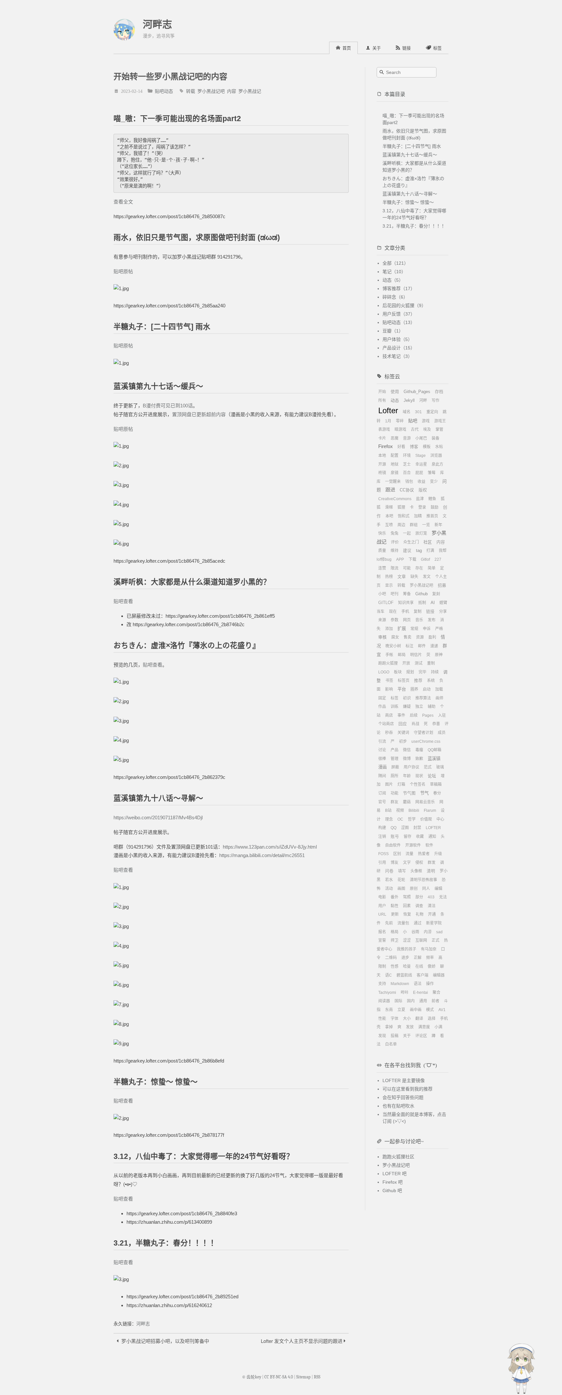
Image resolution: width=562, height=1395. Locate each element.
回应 (402, 724)
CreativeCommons (394, 499)
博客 (414, 446)
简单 (431, 568)
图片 (389, 784)
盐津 (420, 499)
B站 (388, 810)
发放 (410, 1027)
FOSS (383, 854)
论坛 (432, 776)
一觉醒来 (393, 481)
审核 (382, 637)
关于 (407, 1036)
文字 (407, 862)
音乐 (419, 620)
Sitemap (303, 1377)
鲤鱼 (432, 499)
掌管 (439, 429)
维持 (394, 550)
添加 (389, 629)
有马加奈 (428, 949)
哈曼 (407, 966)
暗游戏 (400, 429)
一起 (407, 533)
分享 (443, 611)
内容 (231, 91)
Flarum (430, 810)
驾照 (407, 897)
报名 (382, 932)
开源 (382, 464)
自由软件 (393, 845)
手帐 (389, 655)
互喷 (389, 525)
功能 (394, 793)
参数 (394, 620)
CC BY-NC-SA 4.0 (278, 1377)
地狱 (394, 464)
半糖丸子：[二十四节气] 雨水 (411, 146)
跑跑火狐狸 (388, 663)
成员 (442, 732)
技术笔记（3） (397, 356)
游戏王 (440, 421)
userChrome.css (425, 741)
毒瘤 (419, 750)
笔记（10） (394, 271)
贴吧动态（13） (398, 322)
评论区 (421, 1036)
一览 (426, 525)
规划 (410, 672)
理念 (389, 819)
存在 (419, 568)
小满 (438, 1027)
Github (421, 594)
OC (400, 819)
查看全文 (123, 201)
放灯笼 (421, 533)
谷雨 (415, 932)
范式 (428, 767)
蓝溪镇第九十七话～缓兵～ (409, 154)
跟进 (390, 489)
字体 (394, 1018)
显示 (389, 585)
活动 (389, 888)
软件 (429, 845)
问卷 (389, 871)
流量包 (403, 923)
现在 (393, 611)
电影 (382, 897)
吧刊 (394, 594)
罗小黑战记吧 (211, 91)
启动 (427, 689)
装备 (435, 438)
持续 (435, 672)
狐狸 (401, 507)
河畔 (423, 400)
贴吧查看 (123, 601)
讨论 (382, 750)
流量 (409, 854)
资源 (420, 637)
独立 (419, 706)
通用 (423, 1001)
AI (433, 602)
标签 (394, 698)
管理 (394, 758)
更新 (395, 914)
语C (388, 975)
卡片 (382, 438)
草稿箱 (436, 784)
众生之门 (411, 542)
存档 (439, 391)
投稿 (394, 1036)
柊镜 (382, 473)
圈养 (414, 689)
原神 (439, 655)
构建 (382, 827)
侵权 (419, 862)
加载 (439, 689)
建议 (407, 550)
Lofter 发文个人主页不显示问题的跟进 (302, 1340)
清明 (431, 871)
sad (439, 932)
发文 (427, 576)
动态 (395, 400)
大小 (407, 1018)
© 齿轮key (251, 1377)
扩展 (401, 628)
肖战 (415, 724)
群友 (394, 802)
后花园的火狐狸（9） (404, 305)
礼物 (419, 914)
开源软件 (413, 845)
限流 (394, 568)
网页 (407, 620)
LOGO (383, 672)
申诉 (427, 629)
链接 (430, 611)
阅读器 (384, 1001)
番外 (394, 897)
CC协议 (407, 490)
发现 (382, 1036)
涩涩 (407, 940)
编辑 (438, 888)
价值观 (426, 819)
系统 (431, 680)
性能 (382, 1018)
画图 (401, 888)
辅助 (431, 706)
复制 (417, 611)
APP (400, 559)
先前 (389, 923)
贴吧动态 (164, 91)
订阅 (382, 793)
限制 (382, 966)
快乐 (382, 533)
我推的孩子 (406, 949)
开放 (406, 663)
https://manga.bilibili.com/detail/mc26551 (262, 855)
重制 (431, 663)
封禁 (417, 827)
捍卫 (394, 940)
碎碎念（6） (395, 297)
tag (419, 550)
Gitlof (425, 559)
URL (382, 914)
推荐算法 (423, 698)
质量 (382, 550)
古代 (415, 429)
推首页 (432, 516)
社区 (427, 542)
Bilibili (413, 810)
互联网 (421, 940)
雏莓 (431, 473)
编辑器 (439, 975)
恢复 (407, 914)
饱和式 (403, 516)
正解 (417, 957)
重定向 (432, 412)
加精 (418, 516)
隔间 (382, 776)
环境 (407, 455)
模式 (430, 1010)
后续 (414, 715)
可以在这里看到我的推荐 (407, 1089)
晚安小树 (393, 646)
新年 (438, 525)
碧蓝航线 (404, 975)
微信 (407, 750)
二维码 (391, 957)
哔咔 (404, 992)
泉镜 (394, 473)
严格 (439, 629)
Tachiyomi (387, 992)
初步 (403, 741)
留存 (407, 836)
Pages (428, 715)
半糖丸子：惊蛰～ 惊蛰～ (408, 202)
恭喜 (436, 724)
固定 (382, 698)
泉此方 (437, 464)
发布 (431, 620)
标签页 (403, 680)
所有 (382, 400)
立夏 (401, 1010)
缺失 (414, 576)
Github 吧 (392, 1190)
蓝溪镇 (434, 758)
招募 (442, 585)
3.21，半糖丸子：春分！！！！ (414, 226)
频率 (430, 957)
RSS (317, 1377)
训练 (394, 706)
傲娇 (431, 966)
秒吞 (389, 732)
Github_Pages (417, 391)
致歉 (419, 758)
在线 (419, 966)
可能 (407, 568)
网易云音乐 (425, 802)
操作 (430, 983)
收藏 (420, 836)
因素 (407, 906)
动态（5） (392, 280)
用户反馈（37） (398, 314)
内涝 (428, 932)
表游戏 (384, 429)
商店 (389, 715)
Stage (420, 455)
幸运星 (421, 464)
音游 (407, 438)
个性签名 (417, 784)
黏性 (394, 906)
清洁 (431, 906)
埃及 (427, 429)
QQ (393, 827)
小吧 (382, 594)
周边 (401, 525)
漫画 (382, 767)
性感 (394, 966)
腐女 (395, 637)
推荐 (418, 680)
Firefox (385, 446)
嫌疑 (407, 706)
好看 (401, 446)
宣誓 (382, 940)
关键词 (403, 732)
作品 (382, 706)
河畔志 (157, 24)
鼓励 (434, 507)
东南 (389, 1010)
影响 (389, 689)
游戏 (426, 421)
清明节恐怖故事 (423, 880)
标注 (409, 646)
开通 (432, 914)
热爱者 (424, 854)
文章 (401, 576)
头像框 (416, 871)
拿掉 (389, 1027)
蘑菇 (407, 802)
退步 (405, 957)
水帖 (439, 446)
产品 (394, 750)
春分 (437, 793)
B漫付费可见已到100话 (168, 405)
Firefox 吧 (392, 1182)
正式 (435, 940)
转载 (190, 91)
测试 (418, 663)
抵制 (422, 602)
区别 (397, 854)
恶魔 (394, 438)
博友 (394, 862)
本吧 (389, 516)
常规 (414, 629)
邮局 (402, 655)
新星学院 (434, 923)
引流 (382, 741)
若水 (389, 880)
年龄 (407, 776)
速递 (434, 646)
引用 (382, 862)
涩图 (405, 827)
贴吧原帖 (123, 271)
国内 (411, 1001)
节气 (424, 793)
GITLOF (386, 602)
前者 (435, 1001)
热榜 (389, 576)
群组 (414, 525)
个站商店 (386, 724)
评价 (395, 542)
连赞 (382, 568)
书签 (389, 680)
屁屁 (419, 473)
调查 (419, 906)
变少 (434, 481)
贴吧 (412, 420)
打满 (430, 550)
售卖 (407, 637)
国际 (398, 1001)
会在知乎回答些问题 (402, 1097)
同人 (426, 888)
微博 (407, 758)
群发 (431, 862)
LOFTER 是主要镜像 (403, 1080)
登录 (422, 507)
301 (418, 412)
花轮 (401, 880)
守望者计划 (423, 732)
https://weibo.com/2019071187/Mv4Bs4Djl (158, 817)
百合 (407, 473)
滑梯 (389, 507)
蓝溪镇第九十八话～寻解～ (409, 193)
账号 (395, 836)
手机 (405, 611)
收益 (421, 481)
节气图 (409, 793)
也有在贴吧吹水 (398, 1105)
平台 (401, 689)
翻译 (419, 1018)
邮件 (422, 646)
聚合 (436, 992)
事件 (401, 715)
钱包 (409, 481)
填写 (402, 871)
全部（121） (395, 263)
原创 (414, 888)
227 (438, 559)
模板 (427, 446)
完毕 (422, 672)
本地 (382, 455)
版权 (423, 490)
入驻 (442, 715)
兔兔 (394, 533)
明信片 (416, 655)
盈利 (432, 637)
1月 (388, 421)
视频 (400, 810)
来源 (382, 620)
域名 (406, 412)
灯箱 (401, 784)
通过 (417, 923)
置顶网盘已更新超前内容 (199, 414)
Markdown (400, 983)
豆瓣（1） (392, 330)
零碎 (400, 421)
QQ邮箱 (434, 750)
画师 (439, 698)
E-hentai (420, 992)
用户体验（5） (397, 339)
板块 (398, 672)
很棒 (382, 758)
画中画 (415, 1010)
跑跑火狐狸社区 (398, 1156)
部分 (419, 897)
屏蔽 (395, 767)
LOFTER (433, 827)
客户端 (422, 975)
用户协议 (411, 767)
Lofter (388, 410)
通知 (432, 836)
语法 (417, 983)
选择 (431, 1018)
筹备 (407, 594)
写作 (435, 400)
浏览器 (436, 455)
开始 (382, 391)
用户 (382, 906)
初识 (407, 698)
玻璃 (440, 767)
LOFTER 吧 (394, 1173)
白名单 (391, 1044)
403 (431, 897)
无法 (443, 897)
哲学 (412, 819)
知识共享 (406, 602)
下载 (412, 559)
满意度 (424, 1027)
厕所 (394, 776)
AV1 (442, 1010)
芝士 (407, 464)
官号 (382, 802)
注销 (382, 836)
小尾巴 (421, 438)
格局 (394, 932)
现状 (419, 776)
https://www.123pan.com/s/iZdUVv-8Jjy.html (270, 847)
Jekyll (409, 400)
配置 (394, 455)
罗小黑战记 (249, 91)
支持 (382, 983)
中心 (440, 819)
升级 (438, 854)
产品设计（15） (398, 347)
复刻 (436, 594)
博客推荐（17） (398, 288)
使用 (395, 391)
